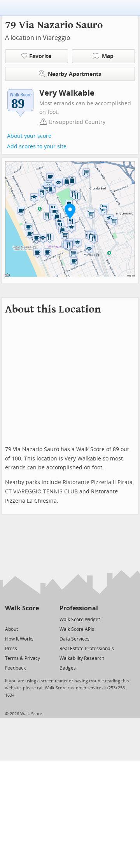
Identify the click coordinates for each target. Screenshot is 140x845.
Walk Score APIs (77, 629)
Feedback (15, 668)
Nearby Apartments (74, 74)
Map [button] (108, 56)
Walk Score (22, 608)
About (11, 629)
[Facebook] (21, 619)
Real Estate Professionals (87, 648)
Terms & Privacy (22, 658)
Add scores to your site (36, 146)
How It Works (19, 639)
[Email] (33, 619)
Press (11, 648)
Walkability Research (82, 658)
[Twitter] (9, 619)
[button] (70, 211)
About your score (29, 136)
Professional (79, 608)
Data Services (74, 639)
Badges (68, 668)
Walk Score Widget (80, 619)
